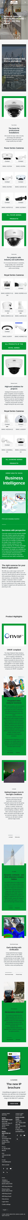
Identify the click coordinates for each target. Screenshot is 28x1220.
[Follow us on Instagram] (7, 1168)
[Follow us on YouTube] (10, 1168)
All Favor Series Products (14, 217)
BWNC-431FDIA (7, 166)
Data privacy (5, 1199)
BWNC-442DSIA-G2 (7, 429)
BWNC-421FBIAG (21, 207)
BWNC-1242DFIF (21, 429)
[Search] (5, 2)
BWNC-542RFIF (7, 336)
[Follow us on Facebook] (3, 1168)
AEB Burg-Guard (6, 1196)
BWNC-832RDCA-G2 (7, 316)
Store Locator (5, 1164)
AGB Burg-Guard (6, 1193)
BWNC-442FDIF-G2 (20, 187)
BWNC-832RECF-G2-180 (7, 294)
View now (14, 1103)
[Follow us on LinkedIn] (3, 1172)
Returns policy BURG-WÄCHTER (7, 1189)
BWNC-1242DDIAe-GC (20, 451)
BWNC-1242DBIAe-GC (7, 451)
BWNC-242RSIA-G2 (20, 316)
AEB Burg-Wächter (7, 1186)
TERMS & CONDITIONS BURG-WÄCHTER (7, 1182)
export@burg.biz (6, 1161)
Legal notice (5, 1201)
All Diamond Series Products (14, 461)
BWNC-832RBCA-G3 (21, 293)
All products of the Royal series (14, 346)
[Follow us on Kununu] (7, 1172)
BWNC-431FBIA (20, 166)
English (4, 1209)
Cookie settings (6, 1204)
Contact (7, 161)
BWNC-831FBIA (7, 187)
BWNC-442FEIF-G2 (7, 207)
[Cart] (25, 2)
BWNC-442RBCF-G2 (21, 336)
